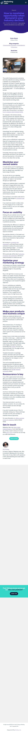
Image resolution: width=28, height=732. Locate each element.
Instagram (14, 711)
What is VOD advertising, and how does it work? (14, 561)
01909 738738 (14, 703)
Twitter (14, 714)
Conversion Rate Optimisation (12, 23)
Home (4, 23)
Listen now (14, 593)
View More (14, 579)
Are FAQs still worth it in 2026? (14, 493)
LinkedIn (14, 716)
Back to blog (14, 438)
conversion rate (20, 198)
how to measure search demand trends (13, 112)
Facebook (14, 709)
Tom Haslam (11, 530)
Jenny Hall (11, 496)
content (13, 346)
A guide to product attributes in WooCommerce (14, 527)
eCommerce (14, 47)
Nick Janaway (6, 449)
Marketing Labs (18, 730)
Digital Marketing (21, 45)
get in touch (9, 432)
